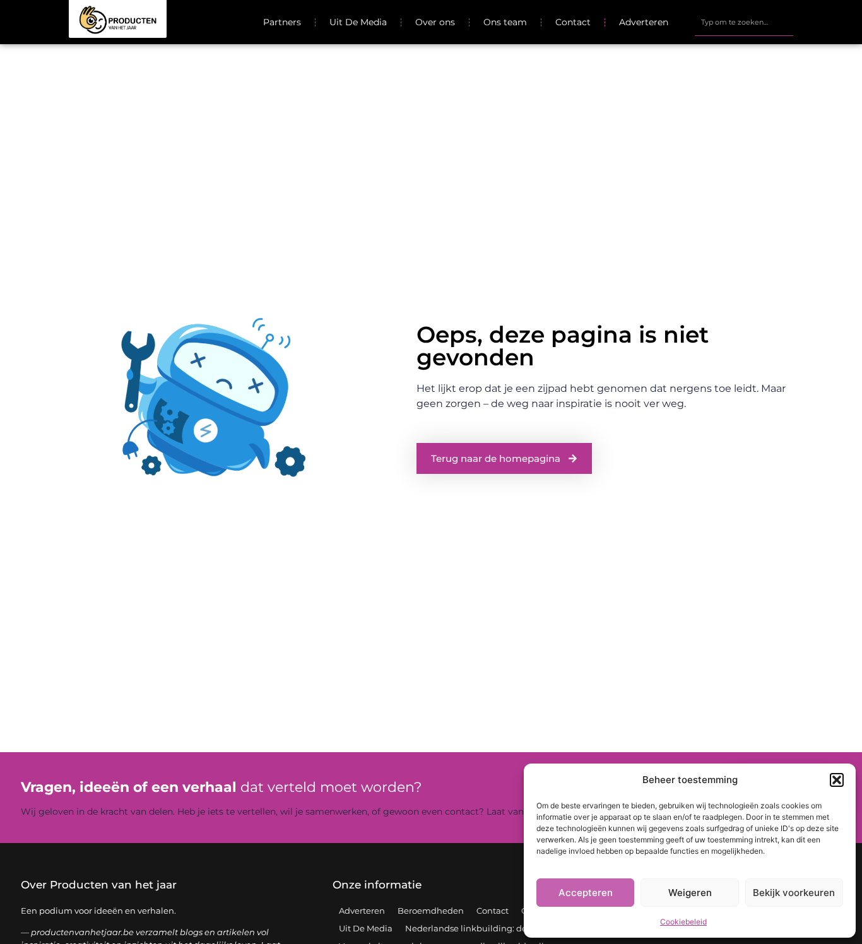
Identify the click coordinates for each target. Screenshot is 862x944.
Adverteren (643, 22)
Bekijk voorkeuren (794, 893)
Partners (282, 22)
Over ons (435, 22)
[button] (836, 780)
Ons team (505, 22)
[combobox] (744, 22)
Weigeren (690, 893)
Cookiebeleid (683, 921)
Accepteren (585, 893)
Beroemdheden (431, 911)
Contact (573, 22)
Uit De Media (358, 22)
